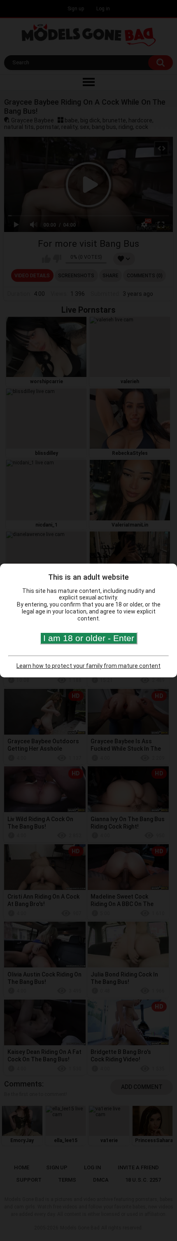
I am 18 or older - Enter (88, 638)
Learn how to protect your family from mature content (88, 666)
